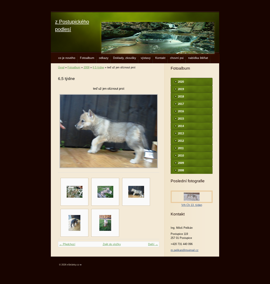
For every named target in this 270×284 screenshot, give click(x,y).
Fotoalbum (87, 58)
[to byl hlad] (74, 223)
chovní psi (177, 58)
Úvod (61, 67)
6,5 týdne (98, 67)
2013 (181, 133)
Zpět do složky (112, 244)
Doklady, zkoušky (124, 58)
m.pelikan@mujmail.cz (184, 250)
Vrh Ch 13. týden (191, 205)
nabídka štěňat (198, 58)
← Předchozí (67, 244)
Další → (153, 244)
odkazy (103, 58)
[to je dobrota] (105, 223)
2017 (181, 103)
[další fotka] (152, 131)
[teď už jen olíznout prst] (136, 192)
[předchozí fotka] (65, 131)
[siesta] (105, 192)
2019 (181, 89)
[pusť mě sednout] (74, 192)
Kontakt (160, 58)
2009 (181, 163)
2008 (86, 67)
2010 (181, 155)
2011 (181, 148)
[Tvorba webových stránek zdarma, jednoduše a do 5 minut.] (80, 265)
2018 (181, 96)
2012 (181, 140)
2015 (181, 118)
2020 (181, 81)
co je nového (66, 58)
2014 (181, 126)
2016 (181, 111)
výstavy (146, 58)
